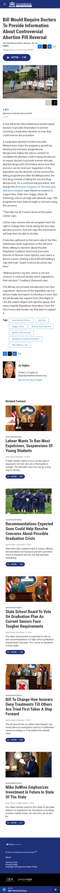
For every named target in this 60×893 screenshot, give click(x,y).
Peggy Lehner (18, 326)
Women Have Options (41, 326)
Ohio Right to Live (20, 345)
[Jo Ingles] (9, 369)
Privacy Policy (12, 865)
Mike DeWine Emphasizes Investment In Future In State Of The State (30, 792)
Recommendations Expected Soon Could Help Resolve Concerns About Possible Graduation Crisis (29, 531)
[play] (4, 889)
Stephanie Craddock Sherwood (25, 339)
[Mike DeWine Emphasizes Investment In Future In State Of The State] (29, 764)
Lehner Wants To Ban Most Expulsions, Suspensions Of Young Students (29, 445)
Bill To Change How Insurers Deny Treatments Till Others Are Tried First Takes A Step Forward (29, 706)
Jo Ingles (24, 365)
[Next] (54, 102)
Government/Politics (21, 320)
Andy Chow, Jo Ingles (14, 803)
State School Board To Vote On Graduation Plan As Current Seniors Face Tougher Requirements (28, 618)
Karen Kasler (10, 544)
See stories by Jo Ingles (30, 379)
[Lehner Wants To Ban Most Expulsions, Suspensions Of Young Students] (29, 418)
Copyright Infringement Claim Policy (21, 867)
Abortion (42, 320)
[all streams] (56, 889)
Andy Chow (10, 457)
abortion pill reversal (21, 332)
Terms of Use (11, 862)
